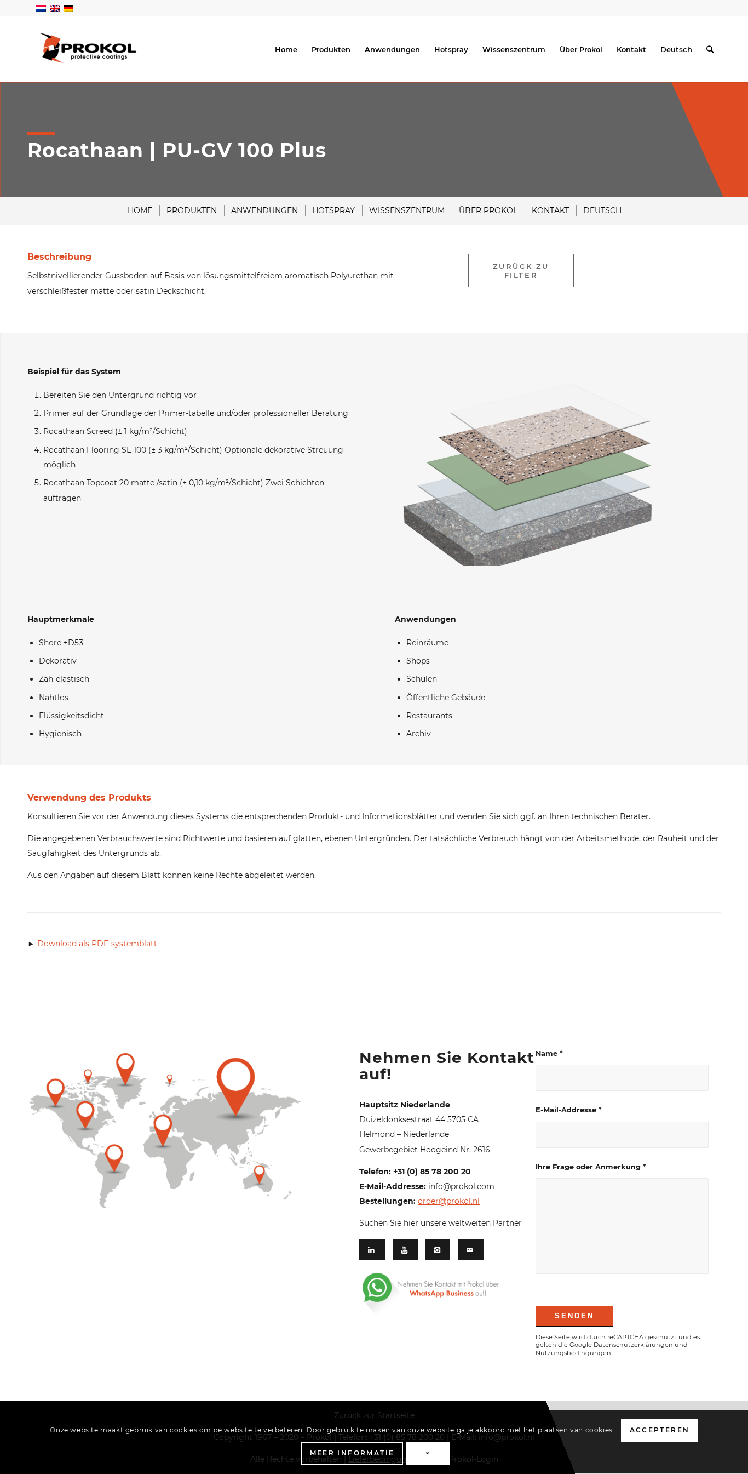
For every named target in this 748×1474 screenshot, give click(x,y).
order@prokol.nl (449, 1201)
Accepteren (660, 1430)
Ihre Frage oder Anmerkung (591, 1167)
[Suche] (710, 49)
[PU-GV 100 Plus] (533, 456)
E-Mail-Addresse (569, 1110)
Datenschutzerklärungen (633, 1345)
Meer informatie (352, 1453)
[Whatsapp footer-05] (443, 1293)
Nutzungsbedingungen (573, 1353)
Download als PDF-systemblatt (97, 944)
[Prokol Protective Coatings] (87, 48)
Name (549, 1053)
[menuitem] (286, 49)
